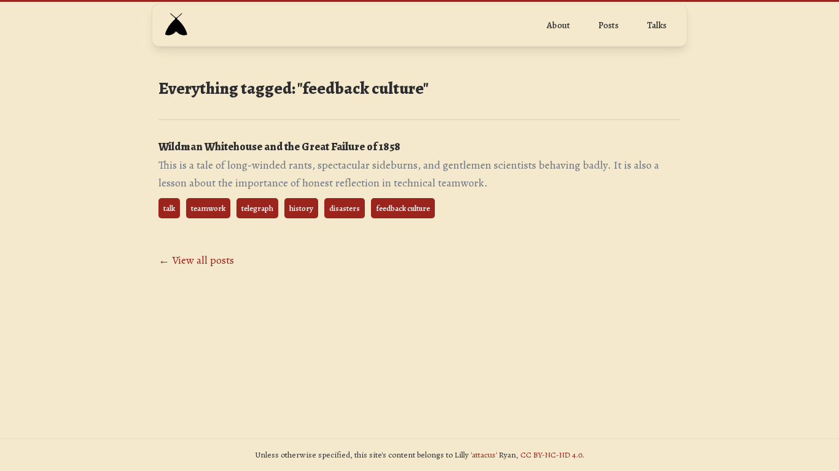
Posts (608, 25)
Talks (656, 25)
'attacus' (483, 455)
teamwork (208, 208)
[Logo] (175, 25)
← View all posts (196, 260)
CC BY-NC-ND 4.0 (551, 455)
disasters (344, 208)
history (301, 208)
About (558, 25)
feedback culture (403, 208)
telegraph (257, 208)
